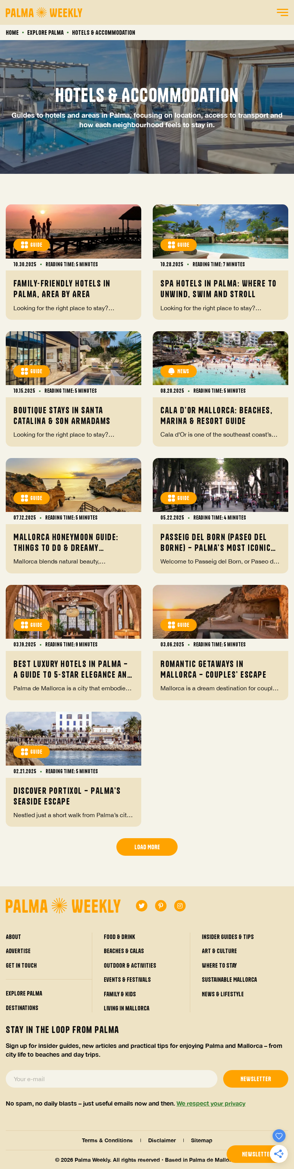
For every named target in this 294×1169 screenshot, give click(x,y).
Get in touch (21, 965)
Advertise (18, 951)
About (13, 937)
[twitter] (141, 906)
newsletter (257, 1154)
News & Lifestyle (223, 994)
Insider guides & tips (228, 937)
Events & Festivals (127, 979)
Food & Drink (119, 937)
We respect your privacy (210, 1103)
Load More (147, 847)
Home (12, 32)
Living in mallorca (126, 1008)
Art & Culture (219, 951)
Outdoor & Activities (130, 965)
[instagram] (180, 906)
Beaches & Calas (124, 951)
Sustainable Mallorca (229, 979)
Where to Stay (219, 965)
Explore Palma (45, 32)
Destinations (22, 1008)
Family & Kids (120, 994)
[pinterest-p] (161, 906)
